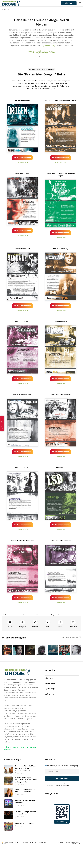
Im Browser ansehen (22, 157)
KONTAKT (4, 843)
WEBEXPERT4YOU (32, 842)
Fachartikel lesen (22, 163)
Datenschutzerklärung (62, 785)
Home (3, 9)
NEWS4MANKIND (14, 842)
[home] (11, 3)
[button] (80, 3)
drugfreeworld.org (47, 45)
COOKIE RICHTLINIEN (76, 843)
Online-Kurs (68, 3)
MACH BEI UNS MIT (43, 842)
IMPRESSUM (60, 842)
